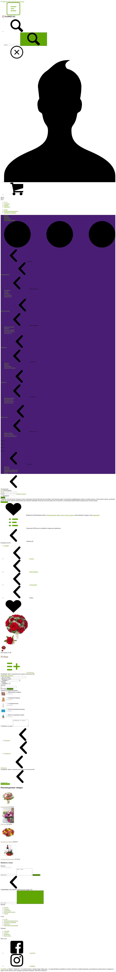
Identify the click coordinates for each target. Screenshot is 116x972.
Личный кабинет (52, 515)
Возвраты (7, 934)
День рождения (5, 311)
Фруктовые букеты (9, 220)
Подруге (6, 363)
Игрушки (7, 468)
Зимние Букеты (8, 402)
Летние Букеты (8, 399)
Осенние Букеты (9, 401)
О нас (5, 209)
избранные (96, 515)
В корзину (10, 688)
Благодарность (5, 274)
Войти (2, 497)
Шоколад (6, 467)
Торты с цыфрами (9, 330)
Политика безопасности (11, 211)
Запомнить (6, 496)
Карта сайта (7, 936)
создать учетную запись (66, 515)
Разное (6, 473)
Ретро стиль (4, 417)
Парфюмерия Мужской (10, 471)
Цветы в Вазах (8, 433)
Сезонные (3, 382)
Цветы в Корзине (9, 434)
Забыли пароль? (21, 494)
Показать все (8, 296)
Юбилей (6, 328)
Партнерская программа (11, 925)
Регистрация (4, 502)
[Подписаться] (30, 897)
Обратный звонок (19, 1)
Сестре (6, 292)
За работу (7, 293)
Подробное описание (7, 675)
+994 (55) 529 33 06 (8, 1)
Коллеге (6, 365)
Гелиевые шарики (9, 331)
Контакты (7, 207)
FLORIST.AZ (4, 969)
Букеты (6, 215)
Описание (7, 740)
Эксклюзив (7, 218)
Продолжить (36, 875)
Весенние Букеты (9, 398)
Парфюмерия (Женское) (11, 470)
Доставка (6, 203)
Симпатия (4, 347)
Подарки (6, 217)
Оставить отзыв (5, 784)
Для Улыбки (7, 366)
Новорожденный (9, 327)
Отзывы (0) (7, 753)
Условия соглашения (10, 212)
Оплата (6, 205)
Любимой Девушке (9, 368)
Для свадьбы (7, 295)
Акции (6, 913)
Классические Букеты (10, 436)
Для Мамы (7, 290)
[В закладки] (13, 612)
